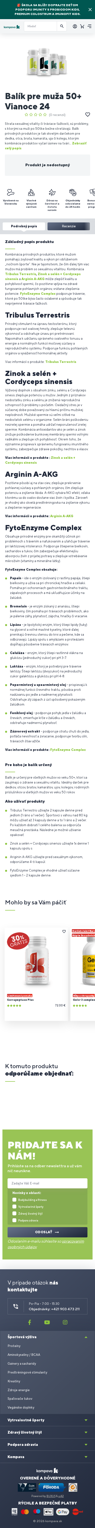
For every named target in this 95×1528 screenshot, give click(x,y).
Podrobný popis (24, 226)
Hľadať (62, 26)
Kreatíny (14, 1381)
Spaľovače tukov (20, 1398)
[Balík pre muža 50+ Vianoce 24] (47, 62)
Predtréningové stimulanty (27, 1372)
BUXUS (51, 1496)
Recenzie (69, 226)
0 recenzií (57, 115)
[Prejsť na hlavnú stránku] (12, 27)
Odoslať (44, 1232)
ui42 (61, 1496)
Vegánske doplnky (21, 1407)
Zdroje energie (19, 1390)
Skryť (90, 9)
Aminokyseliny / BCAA (24, 1355)
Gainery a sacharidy (22, 1363)
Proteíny (14, 1346)
